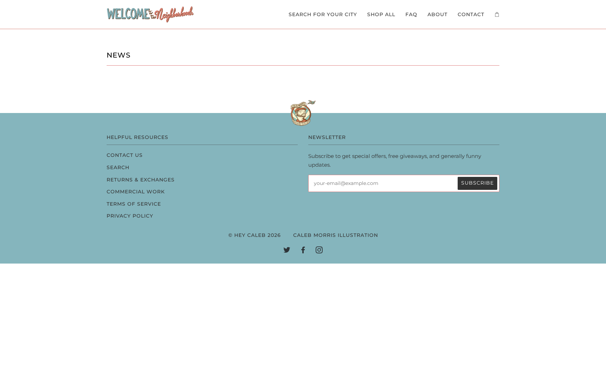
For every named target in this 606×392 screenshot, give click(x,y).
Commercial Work (136, 191)
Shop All (381, 14)
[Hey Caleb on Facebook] (303, 251)
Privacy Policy (130, 216)
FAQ (411, 14)
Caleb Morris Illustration (335, 235)
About (437, 14)
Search (118, 167)
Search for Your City (323, 14)
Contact (471, 14)
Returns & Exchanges (141, 180)
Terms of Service (134, 204)
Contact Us (125, 155)
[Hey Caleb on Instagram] (319, 251)
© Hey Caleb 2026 (254, 235)
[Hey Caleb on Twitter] (287, 251)
